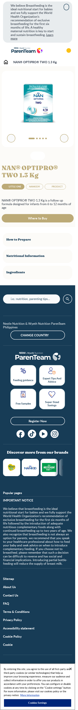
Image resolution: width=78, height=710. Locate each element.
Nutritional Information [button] (25, 255)
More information (29, 695)
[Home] (26, 50)
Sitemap (8, 578)
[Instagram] (55, 434)
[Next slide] (64, 138)
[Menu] (5, 50)
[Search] (58, 50)
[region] (37, 687)
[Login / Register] (68, 50)
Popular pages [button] (12, 493)
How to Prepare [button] (18, 239)
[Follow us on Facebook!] (20, 434)
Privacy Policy (12, 620)
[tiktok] (32, 434)
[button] (37, 239)
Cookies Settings (37, 702)
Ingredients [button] (15, 272)
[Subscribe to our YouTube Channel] (43, 434)
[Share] (41, 155)
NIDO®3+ (11, 467)
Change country (35, 335)
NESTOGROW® (49, 467)
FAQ (6, 603)
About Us (9, 587)
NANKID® (30, 467)
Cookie (8, 644)
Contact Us (10, 595)
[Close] (66, 7)
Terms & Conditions (16, 611)
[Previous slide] (11, 138)
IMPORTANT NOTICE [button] (18, 500)
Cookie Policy (12, 636)
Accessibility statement (18, 628)
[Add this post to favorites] (35, 155)
